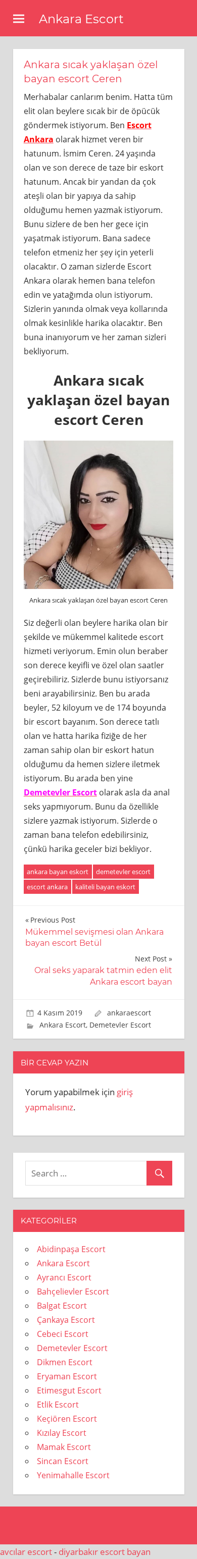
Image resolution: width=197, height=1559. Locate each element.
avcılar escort (26, 1551)
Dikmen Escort (64, 1362)
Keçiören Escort (67, 1418)
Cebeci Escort (62, 1333)
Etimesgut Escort (69, 1390)
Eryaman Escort (67, 1376)
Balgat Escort (62, 1305)
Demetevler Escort (120, 1025)
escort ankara (47, 886)
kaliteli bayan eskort (105, 886)
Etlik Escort (58, 1404)
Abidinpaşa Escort (71, 1249)
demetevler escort (123, 871)
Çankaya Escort (66, 1319)
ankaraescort (129, 1012)
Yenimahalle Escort (73, 1475)
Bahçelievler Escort (73, 1291)
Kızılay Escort (61, 1432)
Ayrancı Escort (64, 1277)
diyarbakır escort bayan (105, 1551)
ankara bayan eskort (57, 871)
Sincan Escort (62, 1461)
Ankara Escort (81, 19)
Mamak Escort (64, 1447)
